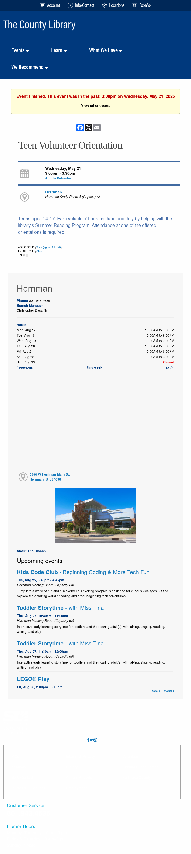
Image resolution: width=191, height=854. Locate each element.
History (72, 767)
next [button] (167, 367)
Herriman (53, 192)
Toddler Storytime (60, 607)
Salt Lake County (136, 777)
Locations (18, 767)
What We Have (104, 50)
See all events (163, 691)
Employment (76, 788)
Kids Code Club (83, 572)
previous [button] (25, 367)
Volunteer (130, 756)
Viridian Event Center (140, 767)
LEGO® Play (33, 679)
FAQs (14, 756)
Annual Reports (79, 777)
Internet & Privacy (80, 756)
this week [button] (94, 367)
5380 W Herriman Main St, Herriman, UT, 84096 (50, 476)
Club (39, 251)
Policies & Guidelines (27, 788)
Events (18, 50)
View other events (95, 106)
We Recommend (28, 66)
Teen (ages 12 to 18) (48, 247)
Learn (57, 50)
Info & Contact (21, 777)
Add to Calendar (58, 178)
